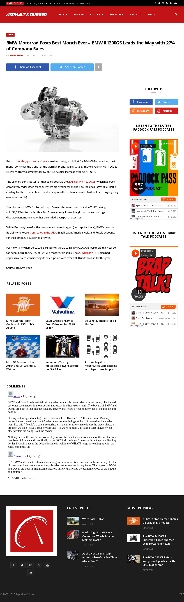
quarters (31, 161)
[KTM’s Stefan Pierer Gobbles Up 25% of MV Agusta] (23, 305)
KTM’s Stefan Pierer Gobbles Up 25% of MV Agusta (20, 324)
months (20, 161)
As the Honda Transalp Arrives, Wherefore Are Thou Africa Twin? (99, 557)
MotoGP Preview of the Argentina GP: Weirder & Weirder (21, 365)
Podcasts (97, 14)
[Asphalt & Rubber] (26, 14)
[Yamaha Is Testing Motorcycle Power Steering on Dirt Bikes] (63, 346)
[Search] (176, 14)
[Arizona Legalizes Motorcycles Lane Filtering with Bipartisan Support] (102, 346)
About (62, 14)
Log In (151, 14)
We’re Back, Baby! (93, 519)
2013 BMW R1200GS (81, 181)
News (10, 34)
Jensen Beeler (16, 55)
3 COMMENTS (45, 55)
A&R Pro (78, 14)
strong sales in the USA (42, 232)
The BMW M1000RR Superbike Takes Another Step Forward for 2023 (158, 539)
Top (181, 594)
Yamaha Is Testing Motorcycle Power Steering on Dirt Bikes (62, 365)
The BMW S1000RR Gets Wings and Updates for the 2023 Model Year (159, 561)
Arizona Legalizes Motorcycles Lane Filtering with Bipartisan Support (101, 365)
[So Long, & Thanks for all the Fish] (102, 305)
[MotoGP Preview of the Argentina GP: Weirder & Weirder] (23, 346)
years (46, 161)
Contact (135, 14)
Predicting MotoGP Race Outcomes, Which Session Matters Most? (58, 3)
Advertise (116, 14)
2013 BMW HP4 (88, 252)
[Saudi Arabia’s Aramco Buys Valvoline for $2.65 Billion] (63, 305)
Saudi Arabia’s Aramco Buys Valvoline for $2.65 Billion (60, 324)
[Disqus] (62, 435)
